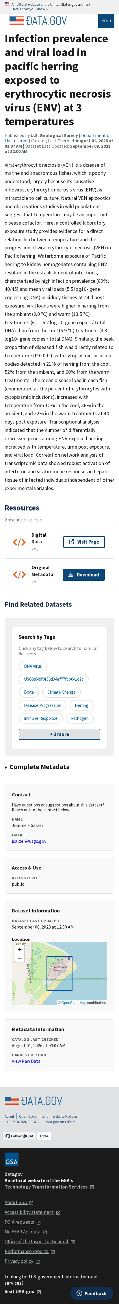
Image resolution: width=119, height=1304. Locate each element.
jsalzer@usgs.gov (29, 841)
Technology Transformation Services (46, 1187)
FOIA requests (20, 1222)
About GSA (16, 1202)
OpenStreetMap (74, 1002)
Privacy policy (19, 1261)
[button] (19, 949)
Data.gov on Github (59, 1121)
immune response (40, 718)
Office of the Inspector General (37, 1241)
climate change (61, 692)
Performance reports (27, 1251)
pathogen (80, 718)
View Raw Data (26, 1061)
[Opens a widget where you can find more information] (91, 1294)
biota (29, 692)
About (9, 1116)
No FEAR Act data (23, 1232)
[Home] (38, 21)
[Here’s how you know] (59, 7)
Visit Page (88, 542)
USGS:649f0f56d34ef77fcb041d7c (53, 679)
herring (81, 705)
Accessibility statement (30, 1212)
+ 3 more (59, 734)
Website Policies (65, 1116)
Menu (106, 20)
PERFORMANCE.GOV (23, 1121)
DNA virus (33, 666)
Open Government (33, 1116)
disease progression (42, 705)
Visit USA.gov (20, 1291)
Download (88, 575)
